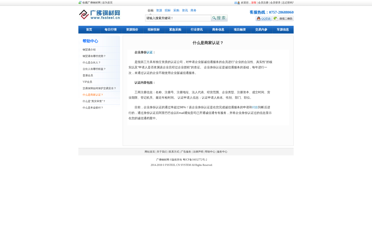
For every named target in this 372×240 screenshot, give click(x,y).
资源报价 (132, 29)
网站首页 (150, 151)
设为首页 (107, 2)
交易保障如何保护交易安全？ (99, 88)
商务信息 (218, 29)
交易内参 (261, 29)
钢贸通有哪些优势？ (94, 56)
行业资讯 (197, 29)
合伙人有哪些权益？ (94, 68)
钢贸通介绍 (89, 49)
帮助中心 (210, 151)
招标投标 (154, 29)
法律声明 (198, 151)
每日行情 (111, 29)
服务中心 (222, 151)
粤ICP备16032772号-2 (195, 159)
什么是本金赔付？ (93, 107)
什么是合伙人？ (92, 62)
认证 (150, 52)
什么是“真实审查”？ (94, 101)
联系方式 (174, 151)
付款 (255, 107)
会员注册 (263, 2)
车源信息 (283, 29)
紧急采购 (175, 29)
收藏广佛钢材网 (91, 2)
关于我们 (162, 151)
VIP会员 (87, 81)
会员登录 (275, 2)
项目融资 (240, 29)
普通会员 (88, 75)
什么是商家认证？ (93, 94)
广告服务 (186, 151)
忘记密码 (287, 2)
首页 (89, 29)
